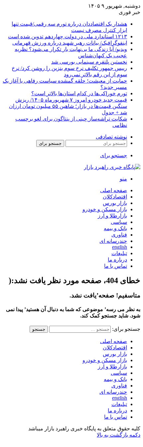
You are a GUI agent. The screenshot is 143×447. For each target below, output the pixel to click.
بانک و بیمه (115, 228)
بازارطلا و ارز (112, 216)
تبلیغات (119, 253)
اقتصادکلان (115, 197)
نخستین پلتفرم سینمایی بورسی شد (89, 62)
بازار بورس (115, 203)
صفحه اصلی (113, 190)
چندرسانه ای (113, 241)
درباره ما (117, 259)
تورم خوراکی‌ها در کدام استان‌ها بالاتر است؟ (79, 93)
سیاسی (119, 222)
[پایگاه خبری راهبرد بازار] (112, 167)
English (119, 247)
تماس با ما (115, 266)
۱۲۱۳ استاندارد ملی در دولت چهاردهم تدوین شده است (67, 36)
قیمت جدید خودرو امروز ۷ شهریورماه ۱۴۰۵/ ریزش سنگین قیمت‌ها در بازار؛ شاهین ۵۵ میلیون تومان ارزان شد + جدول (68, 106)
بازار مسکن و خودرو (104, 209)
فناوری (119, 234)
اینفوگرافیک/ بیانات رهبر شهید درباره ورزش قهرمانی (69, 43)
